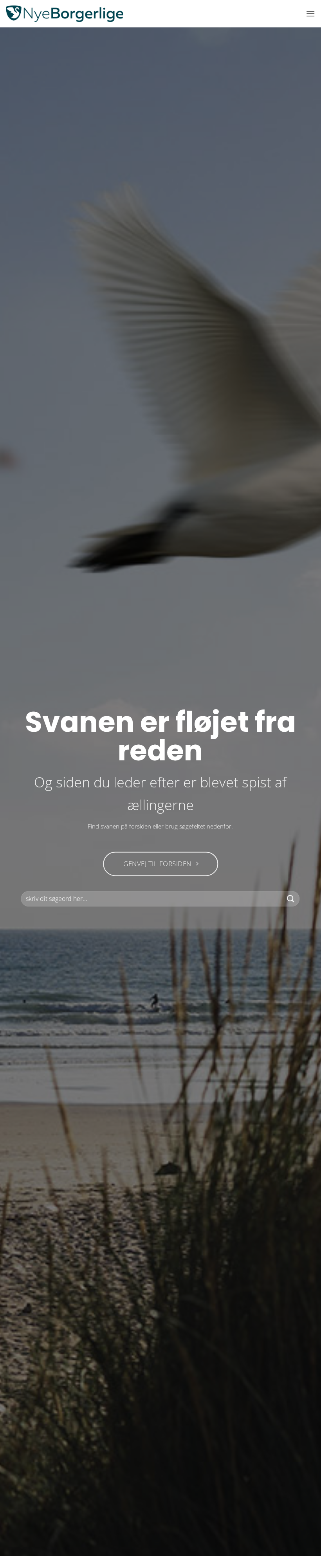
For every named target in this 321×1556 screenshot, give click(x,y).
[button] (310, 13)
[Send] (291, 898)
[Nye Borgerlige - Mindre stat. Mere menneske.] (64, 13)
